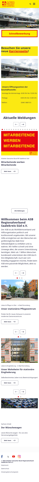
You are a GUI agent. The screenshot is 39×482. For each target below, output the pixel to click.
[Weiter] (23, 124)
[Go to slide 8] (18, 129)
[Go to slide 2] (4, 129)
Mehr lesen (7, 171)
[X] (8, 456)
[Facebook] (2, 456)
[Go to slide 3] (7, 129)
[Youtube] (13, 456)
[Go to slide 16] (36, 129)
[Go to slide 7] (16, 129)
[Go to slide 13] (29, 129)
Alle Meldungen (19, 211)
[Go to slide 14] (32, 129)
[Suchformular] (30, 4)
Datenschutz (5, 468)
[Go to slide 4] (9, 129)
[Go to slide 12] (27, 129)
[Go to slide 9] (20, 129)
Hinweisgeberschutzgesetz (9, 472)
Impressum (4, 465)
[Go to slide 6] (13, 129)
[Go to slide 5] (11, 129)
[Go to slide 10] (23, 129)
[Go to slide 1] (2, 129)
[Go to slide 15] (34, 129)
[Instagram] (19, 456)
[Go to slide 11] (25, 129)
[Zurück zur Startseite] (8, 4)
